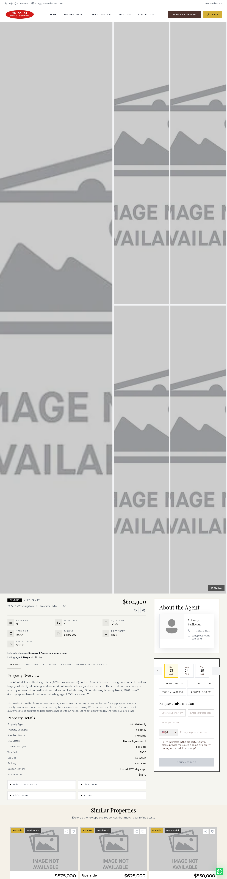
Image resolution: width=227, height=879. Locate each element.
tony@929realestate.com (49, 3)
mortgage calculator (91, 664)
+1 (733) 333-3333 (201, 630)
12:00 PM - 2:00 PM (200, 683)
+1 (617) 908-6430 (18, 3)
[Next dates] (216, 670)
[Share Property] (143, 610)
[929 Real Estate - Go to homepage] (20, 14)
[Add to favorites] (73, 831)
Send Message (186, 762)
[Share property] (66, 831)
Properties (71, 14)
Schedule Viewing (184, 14)
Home (53, 14)
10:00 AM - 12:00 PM (173, 683)
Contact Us (146, 14)
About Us (124, 14)
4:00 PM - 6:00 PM (201, 692)
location (49, 664)
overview (14, 664)
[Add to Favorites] (136, 610)
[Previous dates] (158, 670)
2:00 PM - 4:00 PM (172, 692)
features (32, 664)
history (66, 664)
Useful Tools (99, 14)
